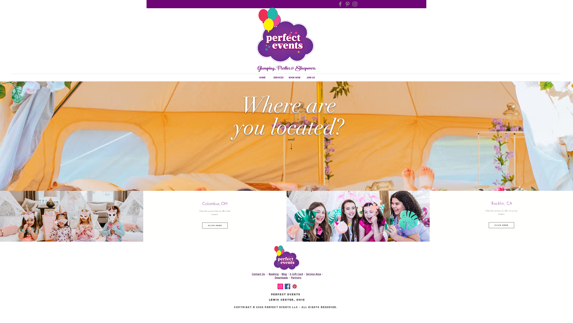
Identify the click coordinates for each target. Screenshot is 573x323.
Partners (296, 277)
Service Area (313, 274)
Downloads (281, 277)
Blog (284, 274)
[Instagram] (355, 4)
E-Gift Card (296, 274)
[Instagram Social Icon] (280, 286)
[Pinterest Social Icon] (294, 286)
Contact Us (258, 274)
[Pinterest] (347, 4)
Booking (274, 274)
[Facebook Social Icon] (287, 286)
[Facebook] (340, 4)
